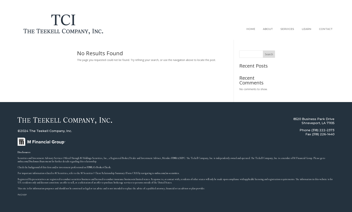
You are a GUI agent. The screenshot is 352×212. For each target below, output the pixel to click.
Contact (326, 29)
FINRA (175, 158)
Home (250, 29)
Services (287, 29)
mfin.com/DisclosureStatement (34, 161)
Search (269, 54)
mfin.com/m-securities (167, 173)
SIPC (182, 158)
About (268, 29)
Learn (306, 29)
